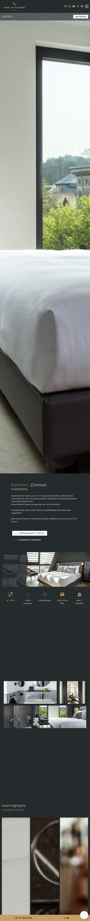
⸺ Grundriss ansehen (28, 540)
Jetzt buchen (80, 17)
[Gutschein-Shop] (65, 6)
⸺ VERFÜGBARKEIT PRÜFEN (29, 533)
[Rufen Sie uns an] (69, 6)
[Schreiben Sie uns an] (74, 6)
